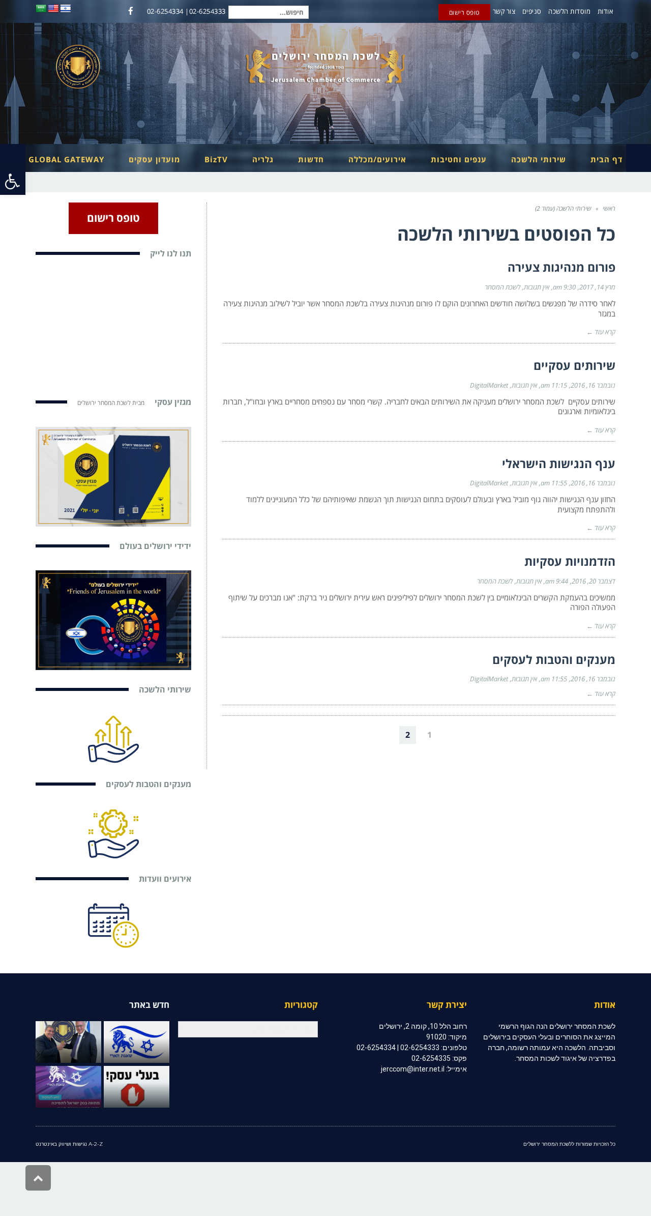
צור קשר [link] (504, 11)
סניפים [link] (532, 11)
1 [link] (429, 734)
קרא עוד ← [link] (600, 331)
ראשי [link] (609, 208)
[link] (12, 181)
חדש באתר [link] (149, 1004)
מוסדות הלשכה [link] (569, 11)
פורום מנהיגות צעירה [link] (561, 267)
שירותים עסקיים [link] (574, 365)
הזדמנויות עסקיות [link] (569, 561)
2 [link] (407, 734)
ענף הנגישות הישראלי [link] (558, 463)
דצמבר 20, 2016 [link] (593, 581)
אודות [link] (605, 11)
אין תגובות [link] (536, 287)
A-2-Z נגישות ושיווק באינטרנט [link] (69, 1144)
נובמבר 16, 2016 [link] (593, 385)
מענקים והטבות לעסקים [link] (553, 659)
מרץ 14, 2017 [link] (597, 287)
